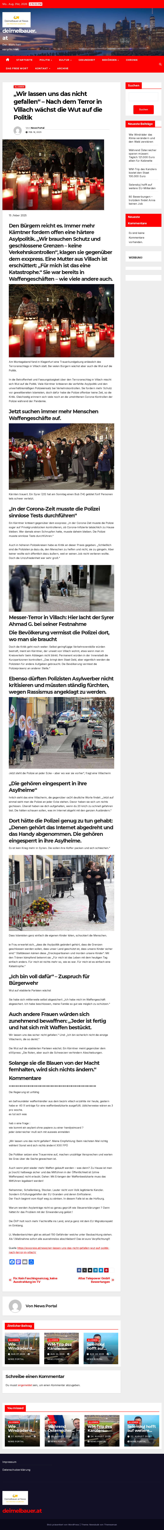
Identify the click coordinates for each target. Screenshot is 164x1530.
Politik (45, 60)
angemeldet (25, 1385)
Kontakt (42, 68)
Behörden (109, 60)
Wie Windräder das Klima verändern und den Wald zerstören (142, 138)
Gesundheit (86, 60)
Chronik (132, 60)
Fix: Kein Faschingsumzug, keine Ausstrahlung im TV (35, 1280)
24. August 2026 (101, 1436)
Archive (62, 68)
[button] (160, 64)
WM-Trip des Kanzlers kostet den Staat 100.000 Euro (143, 173)
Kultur (64, 60)
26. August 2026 (61, 1436)
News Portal (37, 127)
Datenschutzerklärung (16, 1469)
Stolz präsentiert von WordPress (63, 1524)
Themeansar (110, 1524)
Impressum (9, 1461)
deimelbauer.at (22, 1510)
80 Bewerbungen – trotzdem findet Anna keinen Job (142, 200)
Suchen (133, 85)
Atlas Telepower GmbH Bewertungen (94, 1280)
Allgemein (19, 87)
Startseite (24, 60)
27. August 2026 (21, 1436)
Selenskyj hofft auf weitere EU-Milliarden (141, 1430)
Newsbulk (94, 1524)
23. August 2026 (141, 1436)
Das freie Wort (17, 68)
